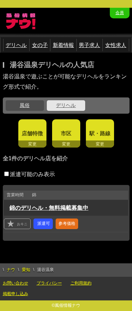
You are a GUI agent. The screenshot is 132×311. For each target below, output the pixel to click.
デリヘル (16, 45)
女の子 (40, 45)
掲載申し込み (15, 293)
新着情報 (63, 45)
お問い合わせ (15, 283)
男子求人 (89, 45)
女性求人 (115, 45)
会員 (119, 12)
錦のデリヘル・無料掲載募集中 (49, 208)
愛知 (26, 269)
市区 (66, 133)
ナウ (11, 269)
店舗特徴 (32, 133)
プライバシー (49, 283)
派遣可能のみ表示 (32, 174)
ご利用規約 (81, 283)
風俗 (25, 105)
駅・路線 (100, 133)
